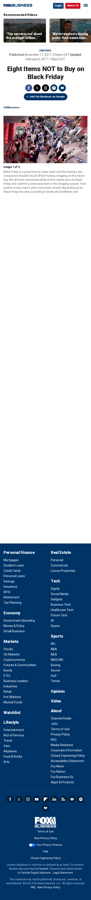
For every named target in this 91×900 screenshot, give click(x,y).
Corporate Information (66, 750)
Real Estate (61, 552)
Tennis (55, 681)
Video (56, 701)
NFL (53, 644)
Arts (6, 762)
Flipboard (45, 799)
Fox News (57, 766)
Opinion (58, 691)
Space (55, 626)
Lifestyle (11, 722)
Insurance (10, 586)
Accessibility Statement (67, 761)
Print (53, 87)
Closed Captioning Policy (68, 755)
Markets (11, 641)
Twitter (37, 87)
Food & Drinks (13, 756)
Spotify (80, 799)
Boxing (55, 665)
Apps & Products (62, 782)
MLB (54, 654)
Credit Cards (12, 570)
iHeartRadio (45, 808)
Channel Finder (61, 718)
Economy (12, 613)
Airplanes (10, 751)
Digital (55, 588)
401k (7, 592)
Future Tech (59, 615)
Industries (10, 686)
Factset (43, 868)
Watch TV (72, 5)
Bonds (8, 670)
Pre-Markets (12, 697)
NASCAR (57, 659)
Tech (55, 581)
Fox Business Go (62, 777)
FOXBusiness (12, 107)
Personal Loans (14, 576)
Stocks (8, 649)
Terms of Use (60, 729)
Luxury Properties (63, 570)
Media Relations (62, 745)
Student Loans (14, 565)
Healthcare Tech (62, 610)
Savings (9, 581)
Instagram (27, 799)
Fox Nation (58, 771)
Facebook (28, 87)
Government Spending (19, 620)
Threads (45, 87)
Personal (57, 560)
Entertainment (14, 730)
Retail (7, 691)
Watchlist (12, 712)
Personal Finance (19, 552)
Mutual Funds (13, 702)
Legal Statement (63, 872)
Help (45, 851)
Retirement (11, 597)
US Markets (12, 654)
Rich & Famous (14, 735)
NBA (54, 649)
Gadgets (57, 599)
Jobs (54, 723)
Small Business (14, 631)
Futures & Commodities (20, 665)
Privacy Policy (60, 734)
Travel (8, 740)
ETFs (7, 675)
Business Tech (61, 604)
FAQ (54, 739)
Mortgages (11, 560)
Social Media (59, 594)
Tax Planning (12, 602)
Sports (57, 636)
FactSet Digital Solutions (36, 872)
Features (45, 50)
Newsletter (72, 799)
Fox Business (18, 5)
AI (52, 620)
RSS (63, 799)
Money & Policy (14, 626)
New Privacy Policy (45, 838)
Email (62, 87)
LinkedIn (54, 799)
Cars (7, 746)
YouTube (36, 799)
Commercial (59, 565)
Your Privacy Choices (49, 844)
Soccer (56, 670)
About (56, 710)
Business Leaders (16, 681)
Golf (54, 675)
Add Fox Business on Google (47, 96)
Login (58, 5)
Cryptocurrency (14, 659)
